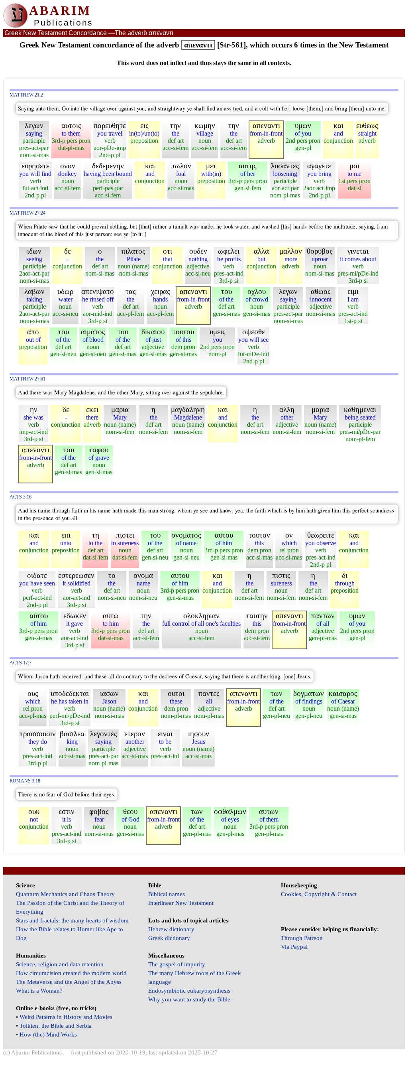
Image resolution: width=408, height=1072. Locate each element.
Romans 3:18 (25, 781)
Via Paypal (294, 947)
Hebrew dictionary (171, 929)
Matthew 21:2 (26, 95)
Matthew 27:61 (27, 379)
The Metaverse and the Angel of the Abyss (69, 982)
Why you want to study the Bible (189, 999)
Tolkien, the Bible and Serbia (56, 1026)
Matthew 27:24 (27, 213)
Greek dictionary (169, 938)
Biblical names (166, 894)
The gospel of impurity (176, 964)
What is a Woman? (39, 990)
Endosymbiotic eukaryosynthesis (189, 990)
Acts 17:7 (20, 663)
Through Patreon (302, 938)
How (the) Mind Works (48, 1034)
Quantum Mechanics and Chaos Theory (65, 894)
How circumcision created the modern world (71, 973)
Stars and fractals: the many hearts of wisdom (72, 920)
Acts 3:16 (20, 497)
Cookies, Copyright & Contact (319, 894)
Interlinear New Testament (181, 903)
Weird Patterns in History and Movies (66, 1017)
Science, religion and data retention (60, 964)
